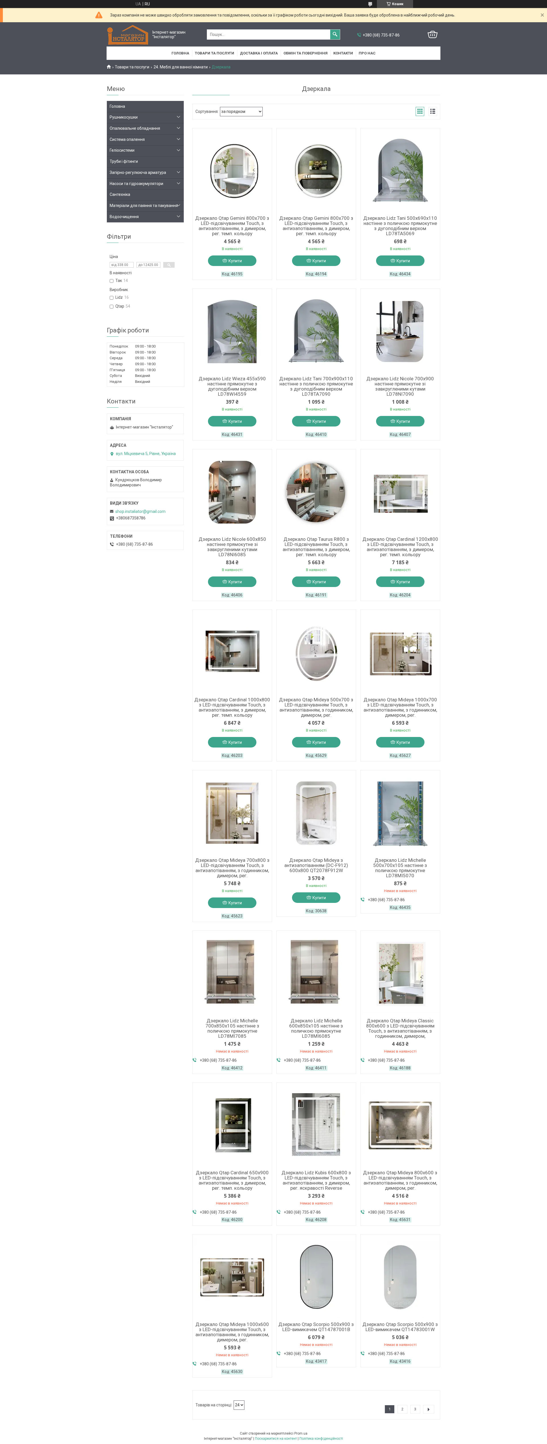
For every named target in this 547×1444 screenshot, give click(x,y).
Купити (235, 261)
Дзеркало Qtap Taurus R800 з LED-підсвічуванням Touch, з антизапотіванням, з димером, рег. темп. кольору (316, 547)
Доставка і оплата (259, 53)
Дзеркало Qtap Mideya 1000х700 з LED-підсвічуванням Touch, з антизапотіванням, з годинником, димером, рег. (400, 707)
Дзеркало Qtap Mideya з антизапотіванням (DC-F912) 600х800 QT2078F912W (316, 865)
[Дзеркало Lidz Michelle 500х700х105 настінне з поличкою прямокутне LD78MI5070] (400, 813)
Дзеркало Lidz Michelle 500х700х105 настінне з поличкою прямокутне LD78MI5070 (400, 868)
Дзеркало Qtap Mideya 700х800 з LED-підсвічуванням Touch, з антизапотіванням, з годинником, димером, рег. (232, 868)
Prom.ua (300, 1433)
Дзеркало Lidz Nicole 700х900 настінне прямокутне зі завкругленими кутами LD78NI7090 (400, 386)
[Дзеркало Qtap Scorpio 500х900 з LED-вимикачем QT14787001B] (316, 1277)
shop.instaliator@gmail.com (140, 511)
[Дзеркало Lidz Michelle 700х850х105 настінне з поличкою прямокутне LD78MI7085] (232, 973)
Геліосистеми (122, 150)
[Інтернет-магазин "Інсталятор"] (128, 35)
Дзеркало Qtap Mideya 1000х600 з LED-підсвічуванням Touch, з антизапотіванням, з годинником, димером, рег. (232, 1332)
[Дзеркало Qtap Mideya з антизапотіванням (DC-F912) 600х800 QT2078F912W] (316, 813)
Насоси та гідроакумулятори (136, 183)
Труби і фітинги (124, 161)
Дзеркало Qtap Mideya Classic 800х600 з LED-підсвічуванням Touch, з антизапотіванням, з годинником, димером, (400, 1028)
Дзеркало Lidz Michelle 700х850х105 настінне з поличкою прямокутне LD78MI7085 (232, 1028)
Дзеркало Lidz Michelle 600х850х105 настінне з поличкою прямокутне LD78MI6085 (316, 1028)
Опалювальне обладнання (135, 128)
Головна (180, 53)
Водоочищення (124, 216)
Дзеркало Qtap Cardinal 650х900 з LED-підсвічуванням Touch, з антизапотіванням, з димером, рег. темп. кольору (232, 1180)
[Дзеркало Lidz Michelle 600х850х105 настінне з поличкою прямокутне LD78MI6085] (316, 973)
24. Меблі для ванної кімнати (181, 67)
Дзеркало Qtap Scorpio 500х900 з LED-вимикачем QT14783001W (400, 1327)
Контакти (343, 53)
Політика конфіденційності (321, 1439)
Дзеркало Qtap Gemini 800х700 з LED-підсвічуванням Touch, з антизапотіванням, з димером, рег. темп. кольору (232, 226)
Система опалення (127, 139)
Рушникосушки (124, 117)
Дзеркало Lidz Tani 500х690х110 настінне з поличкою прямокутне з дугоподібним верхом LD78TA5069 (400, 226)
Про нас (367, 53)
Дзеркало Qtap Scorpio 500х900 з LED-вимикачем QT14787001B (316, 1327)
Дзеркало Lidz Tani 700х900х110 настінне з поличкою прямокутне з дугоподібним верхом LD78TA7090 (316, 386)
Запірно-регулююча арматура (138, 172)
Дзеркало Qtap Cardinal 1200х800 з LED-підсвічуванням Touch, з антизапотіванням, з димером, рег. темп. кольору (400, 547)
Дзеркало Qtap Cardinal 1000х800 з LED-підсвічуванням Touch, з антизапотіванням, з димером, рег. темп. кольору (232, 707)
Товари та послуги (214, 53)
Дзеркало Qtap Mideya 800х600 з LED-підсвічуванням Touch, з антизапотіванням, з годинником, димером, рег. (400, 1180)
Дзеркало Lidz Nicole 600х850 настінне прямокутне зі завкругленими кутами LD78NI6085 (232, 547)
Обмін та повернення (305, 53)
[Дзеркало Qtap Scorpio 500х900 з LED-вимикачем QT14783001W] (400, 1277)
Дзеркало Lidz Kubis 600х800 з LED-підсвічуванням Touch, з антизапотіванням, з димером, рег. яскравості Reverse (316, 1180)
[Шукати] (335, 34)
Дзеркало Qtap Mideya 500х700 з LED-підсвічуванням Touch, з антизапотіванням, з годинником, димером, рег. (316, 707)
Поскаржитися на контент (276, 1439)
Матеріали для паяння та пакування (144, 205)
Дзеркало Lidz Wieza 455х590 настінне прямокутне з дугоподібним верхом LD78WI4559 (232, 386)
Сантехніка (120, 194)
